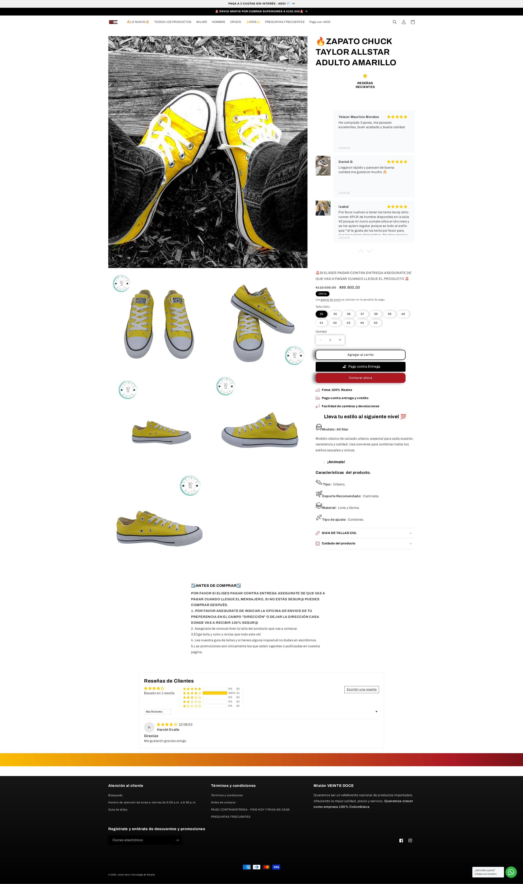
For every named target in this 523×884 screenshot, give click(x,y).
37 (362, 314)
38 (376, 314)
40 (403, 314)
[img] (167, 724)
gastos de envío (331, 299)
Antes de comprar (223, 802)
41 (321, 322)
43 (348, 322)
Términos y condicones (227, 795)
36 (349, 314)
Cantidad (321, 331)
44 (362, 322)
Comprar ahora (360, 377)
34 (321, 314)
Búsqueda (115, 795)
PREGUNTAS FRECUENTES (230, 816)
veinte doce (123, 874)
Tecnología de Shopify (143, 874)
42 (335, 322)
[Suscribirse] (177, 840)
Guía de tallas (117, 809)
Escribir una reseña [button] (362, 689)
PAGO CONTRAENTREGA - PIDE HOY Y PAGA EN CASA (250, 809)
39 (389, 314)
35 (335, 314)
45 (376, 322)
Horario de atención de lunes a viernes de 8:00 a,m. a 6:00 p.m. (152, 802)
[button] (394, 22)
